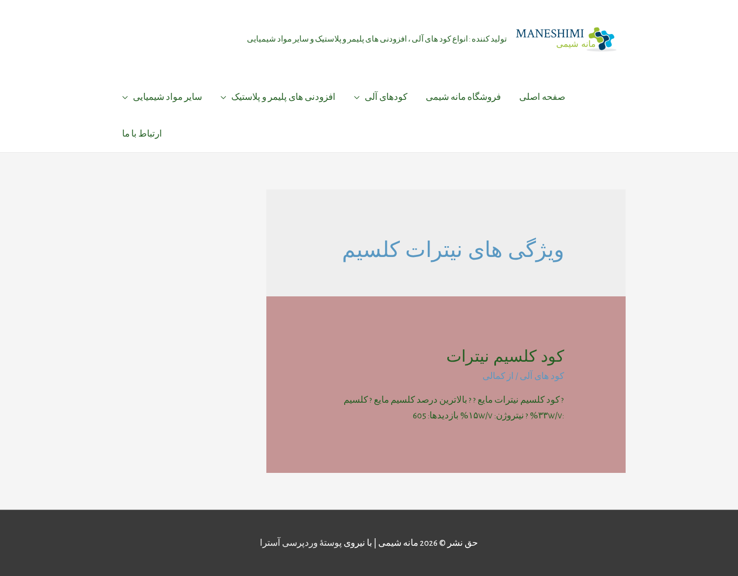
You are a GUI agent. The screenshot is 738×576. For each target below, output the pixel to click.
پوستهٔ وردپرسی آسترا (301, 542)
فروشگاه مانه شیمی (463, 96)
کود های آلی (542, 376)
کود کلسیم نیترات (505, 356)
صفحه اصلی (542, 96)
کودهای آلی (386, 96)
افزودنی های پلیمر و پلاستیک (283, 96)
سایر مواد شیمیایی (167, 96)
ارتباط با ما (142, 133)
